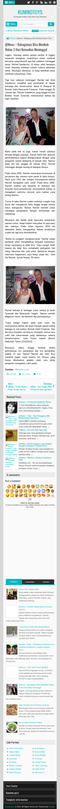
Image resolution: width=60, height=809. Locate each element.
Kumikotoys (30, 12)
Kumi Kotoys (39, 748)
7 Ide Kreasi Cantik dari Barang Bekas (34, 627)
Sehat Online (14, 752)
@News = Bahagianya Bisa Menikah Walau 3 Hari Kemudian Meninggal (27, 47)
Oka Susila (26, 374)
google (37, 2)
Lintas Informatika (16, 748)
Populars (14, 582)
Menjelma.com (22, 369)
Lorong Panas (40, 762)
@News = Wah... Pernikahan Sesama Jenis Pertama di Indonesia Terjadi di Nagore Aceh (36, 647)
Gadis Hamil (39, 769)
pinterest (54, 2)
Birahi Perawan (15, 772)
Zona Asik (13, 759)
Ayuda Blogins (40, 755)
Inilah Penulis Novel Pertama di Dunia (34, 705)
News (38, 374)
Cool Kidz (38, 759)
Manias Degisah (15, 766)
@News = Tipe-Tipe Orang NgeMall (33, 667)
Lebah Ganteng (40, 766)
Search (51, 24)
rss (41, 2)
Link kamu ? (39, 772)
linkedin (46, 2)
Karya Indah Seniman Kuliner (30, 722)
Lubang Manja (14, 755)
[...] (41, 411)
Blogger (52, 807)
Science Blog (39, 752)
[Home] (7, 38)
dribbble (50, 2)
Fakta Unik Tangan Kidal (28, 589)
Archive (46, 582)
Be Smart (12, 762)
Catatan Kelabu (15, 769)
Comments (30, 582)
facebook (33, 2)
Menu (11, 2)
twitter (28, 2)
